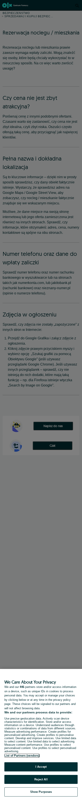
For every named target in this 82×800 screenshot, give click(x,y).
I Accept (41, 766)
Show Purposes (41, 791)
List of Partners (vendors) (21, 755)
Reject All (40, 779)
